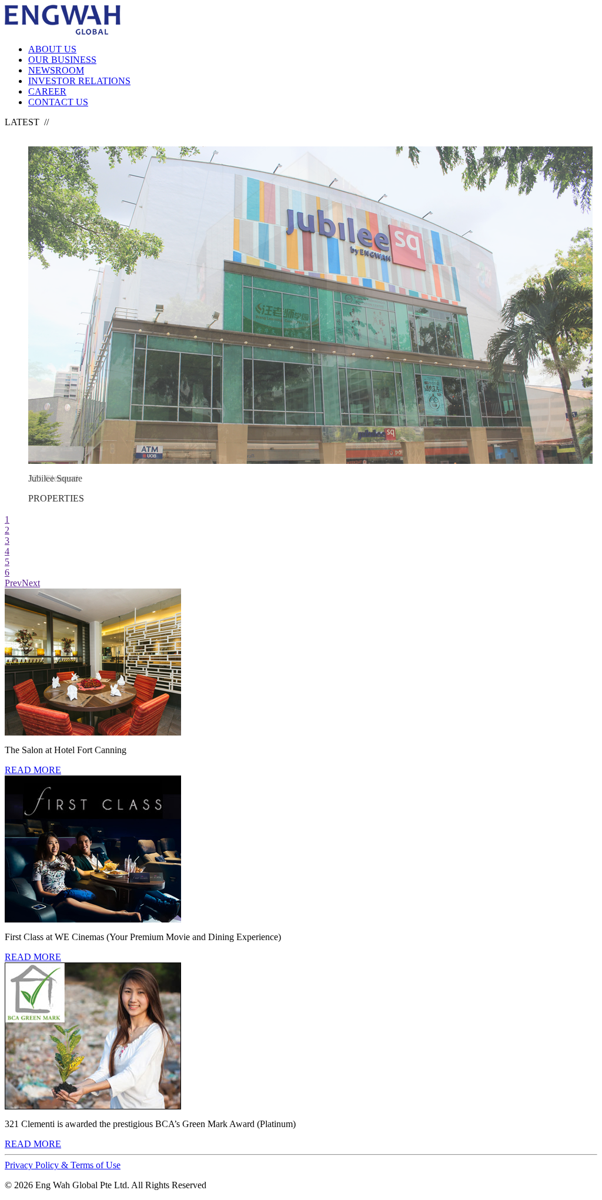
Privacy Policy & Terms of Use (63, 1165)
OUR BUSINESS (62, 60)
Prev (13, 583)
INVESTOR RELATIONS (79, 81)
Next (31, 583)
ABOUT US (52, 49)
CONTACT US (58, 102)
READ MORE (33, 770)
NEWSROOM (56, 70)
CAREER (47, 91)
